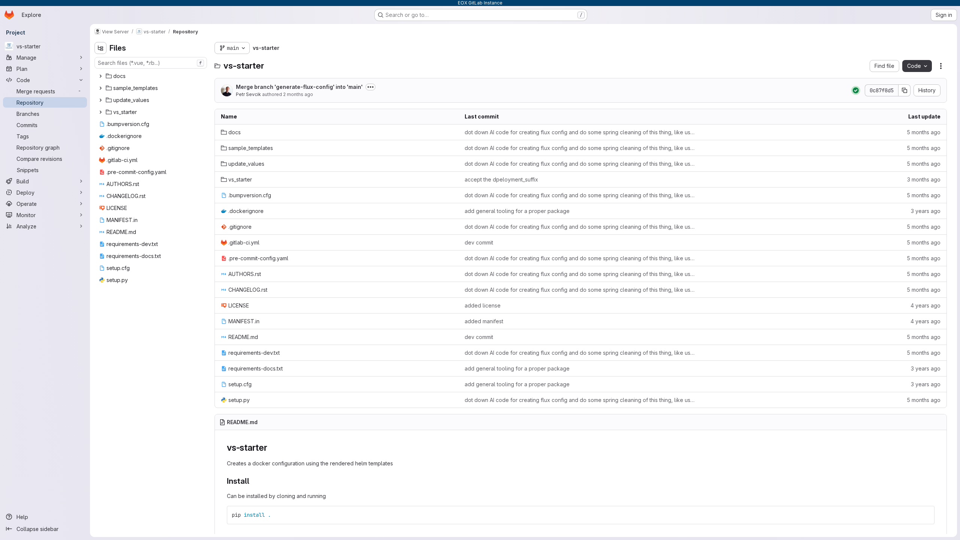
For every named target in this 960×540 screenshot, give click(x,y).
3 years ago (925, 211)
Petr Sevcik (248, 94)
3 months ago (923, 179)
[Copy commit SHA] (904, 90)
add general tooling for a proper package (517, 211)
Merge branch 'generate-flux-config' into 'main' (299, 87)
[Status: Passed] (855, 90)
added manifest (484, 321)
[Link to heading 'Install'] (253, 481)
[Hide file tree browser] (100, 48)
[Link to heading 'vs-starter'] (272, 447)
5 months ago (923, 132)
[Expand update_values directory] (100, 100)
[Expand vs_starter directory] (100, 112)
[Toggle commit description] (370, 87)
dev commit (479, 242)
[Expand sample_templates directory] (100, 88)
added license (483, 305)
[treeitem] (151, 76)
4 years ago (925, 305)
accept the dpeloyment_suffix (501, 179)
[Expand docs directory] (100, 76)
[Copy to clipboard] (926, 515)
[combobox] (150, 63)
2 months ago (298, 94)
